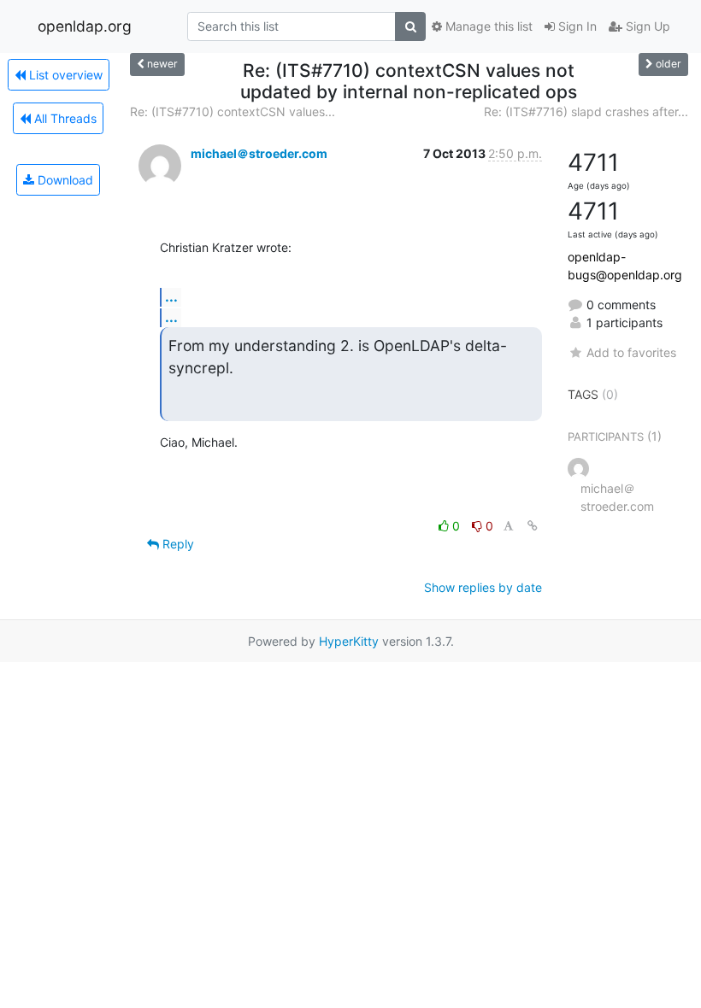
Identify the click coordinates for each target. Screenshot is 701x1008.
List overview (64, 74)
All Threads (64, 118)
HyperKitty (349, 641)
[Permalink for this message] (532, 525)
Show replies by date (483, 587)
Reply (176, 543)
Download (63, 180)
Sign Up (646, 26)
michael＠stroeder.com (259, 153)
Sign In (576, 26)
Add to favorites (631, 352)
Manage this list (487, 26)
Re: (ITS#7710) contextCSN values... (232, 111)
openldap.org (85, 26)
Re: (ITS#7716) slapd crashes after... (586, 111)
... (171, 296)
